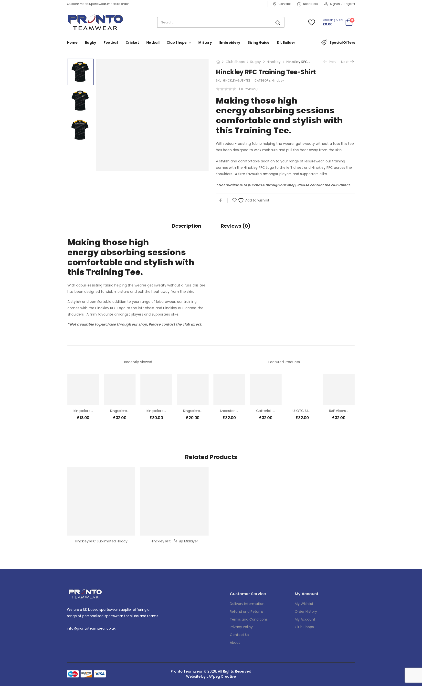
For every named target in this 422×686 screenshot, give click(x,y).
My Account (305, 619)
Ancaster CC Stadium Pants (243, 410)
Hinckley (274, 61)
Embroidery (230, 42)
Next (346, 61)
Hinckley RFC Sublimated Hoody (101, 541)
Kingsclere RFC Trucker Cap (206, 410)
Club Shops (177, 42)
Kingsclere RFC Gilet (163, 410)
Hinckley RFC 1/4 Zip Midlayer (174, 541)
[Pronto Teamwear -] (95, 22)
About (235, 642)
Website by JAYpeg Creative (211, 676)
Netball (152, 42)
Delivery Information (247, 603)
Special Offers (342, 42)
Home (72, 42)
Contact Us (239, 634)
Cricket (132, 42)
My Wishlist (304, 603)
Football (111, 42)
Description (186, 225)
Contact (284, 4)
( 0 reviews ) (248, 89)
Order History (306, 611)
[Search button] (278, 22)
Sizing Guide (259, 42)
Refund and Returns (247, 611)
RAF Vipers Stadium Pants (350, 410)
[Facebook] (220, 200)
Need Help (310, 4)
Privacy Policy (241, 626)
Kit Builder (286, 42)
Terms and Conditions (249, 619)
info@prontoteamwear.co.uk (91, 628)
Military (205, 42)
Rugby (90, 42)
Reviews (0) (235, 225)
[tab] (186, 226)
